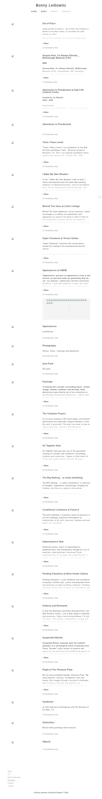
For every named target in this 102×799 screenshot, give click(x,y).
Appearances (49, 326)
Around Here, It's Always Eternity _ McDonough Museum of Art (61, 56)
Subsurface (48, 722)
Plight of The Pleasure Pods (57, 670)
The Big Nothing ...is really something (62, 478)
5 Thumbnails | (49, 82)
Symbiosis (48, 702)
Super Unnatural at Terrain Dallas (60, 238)
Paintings (47, 382)
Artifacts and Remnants (54, 606)
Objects (46, 742)
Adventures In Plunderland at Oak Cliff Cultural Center (63, 91)
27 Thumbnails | (50, 534)
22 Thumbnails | (50, 48)
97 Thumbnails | (50, 406)
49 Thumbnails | (50, 502)
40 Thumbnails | (50, 198)
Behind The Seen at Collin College (61, 206)
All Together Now (51, 445)
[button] (66, 44)
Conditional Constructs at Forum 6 (61, 510)
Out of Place (49, 23)
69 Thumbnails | (50, 356)
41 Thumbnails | (50, 749)
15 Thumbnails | (50, 166)
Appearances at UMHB (54, 270)
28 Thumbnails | (50, 470)
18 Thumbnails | (50, 598)
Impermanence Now (53, 541)
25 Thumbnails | (50, 262)
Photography (49, 345)
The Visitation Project (54, 413)
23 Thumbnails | (50, 438)
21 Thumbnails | (50, 231)
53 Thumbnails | (50, 134)
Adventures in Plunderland (56, 124)
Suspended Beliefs (52, 638)
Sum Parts (48, 364)
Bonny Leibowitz (51, 5)
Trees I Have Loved (52, 142)
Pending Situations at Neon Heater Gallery (65, 574)
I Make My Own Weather (55, 174)
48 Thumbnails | (50, 338)
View (56, 48)
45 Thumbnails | (50, 374)
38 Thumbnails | (50, 694)
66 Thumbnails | (50, 630)
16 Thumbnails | (50, 117)
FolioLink (51, 792)
